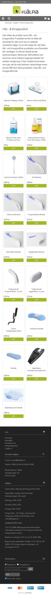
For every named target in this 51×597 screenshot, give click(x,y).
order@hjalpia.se (18, 460)
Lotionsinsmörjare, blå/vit (13, 177)
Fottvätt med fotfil (36, 329)
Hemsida (8, 23)
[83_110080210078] (14, 239)
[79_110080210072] (14, 202)
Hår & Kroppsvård (26, 23)
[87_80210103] (14, 277)
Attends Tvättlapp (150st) (13, 100)
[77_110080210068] (37, 165)
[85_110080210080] (37, 239)
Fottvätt (13, 368)
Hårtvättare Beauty (13, 252)
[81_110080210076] (37, 202)
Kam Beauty (36, 177)
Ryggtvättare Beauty (36, 252)
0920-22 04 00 (18, 464)
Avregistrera (24, 564)
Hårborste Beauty (13, 214)
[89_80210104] (37, 277)
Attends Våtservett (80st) (36, 100)
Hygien (15, 23)
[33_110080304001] (14, 316)
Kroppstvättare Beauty (36, 214)
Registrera (11, 564)
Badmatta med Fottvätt (13, 408)
